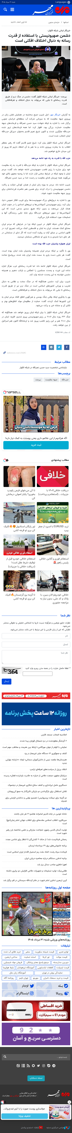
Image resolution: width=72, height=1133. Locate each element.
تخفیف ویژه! (25, 1116)
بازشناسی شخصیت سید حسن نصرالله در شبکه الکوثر (43, 367)
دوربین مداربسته (61, 962)
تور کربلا (45, 957)
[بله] (48, 1066)
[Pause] (7, 429)
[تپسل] (4, 392)
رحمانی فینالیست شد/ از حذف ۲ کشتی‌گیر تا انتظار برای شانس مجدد (36, 839)
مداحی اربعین (11, 957)
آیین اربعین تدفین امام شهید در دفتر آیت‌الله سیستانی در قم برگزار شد (35, 880)
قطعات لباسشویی (45, 967)
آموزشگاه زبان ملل (17, 973)
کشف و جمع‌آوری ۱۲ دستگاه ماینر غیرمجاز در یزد (45, 753)
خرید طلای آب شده (12, 952)
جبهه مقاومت (51, 380)
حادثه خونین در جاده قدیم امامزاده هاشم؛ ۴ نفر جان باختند (40, 814)
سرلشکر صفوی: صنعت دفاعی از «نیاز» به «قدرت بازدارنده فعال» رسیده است (35, 777)
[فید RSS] (28, 1066)
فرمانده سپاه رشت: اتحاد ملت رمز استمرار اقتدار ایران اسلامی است (37, 852)
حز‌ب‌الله (65, 380)
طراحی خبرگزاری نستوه (55, 1127)
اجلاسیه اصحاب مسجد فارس (54, 735)
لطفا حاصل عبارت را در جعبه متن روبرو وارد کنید (47, 668)
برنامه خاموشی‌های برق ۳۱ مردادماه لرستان (47, 846)
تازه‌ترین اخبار (62, 729)
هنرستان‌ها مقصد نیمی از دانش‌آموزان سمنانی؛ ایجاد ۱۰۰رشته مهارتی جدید (36, 761)
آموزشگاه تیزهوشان (25, 967)
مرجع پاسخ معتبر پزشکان (38, 962)
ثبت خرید (36, 445)
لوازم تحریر (63, 952)
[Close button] (69, 1102)
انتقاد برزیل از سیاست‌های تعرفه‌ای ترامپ (48, 769)
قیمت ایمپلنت (62, 967)
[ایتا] (18, 1066)
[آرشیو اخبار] (23, 1066)
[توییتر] (38, 1066)
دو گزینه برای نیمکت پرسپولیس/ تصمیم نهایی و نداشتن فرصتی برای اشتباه (36, 799)
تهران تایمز (23, 978)
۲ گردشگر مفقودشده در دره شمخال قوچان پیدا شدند (43, 741)
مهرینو (35, 978)
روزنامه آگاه (9, 978)
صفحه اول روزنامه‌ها (57, 888)
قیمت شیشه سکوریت (44, 952)
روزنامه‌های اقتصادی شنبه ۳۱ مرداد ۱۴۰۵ (48, 940)
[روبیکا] (33, 1066)
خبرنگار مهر (55, 115)
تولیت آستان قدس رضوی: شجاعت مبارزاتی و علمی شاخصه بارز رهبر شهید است (36, 831)
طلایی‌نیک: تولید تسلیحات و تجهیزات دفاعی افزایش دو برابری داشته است (36, 872)
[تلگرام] (54, 1066)
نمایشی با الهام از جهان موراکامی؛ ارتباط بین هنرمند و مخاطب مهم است (34, 747)
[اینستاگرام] (43, 1066)
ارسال (6, 681)
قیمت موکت (61, 957)
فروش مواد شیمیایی (13, 962)
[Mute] (12, 429)
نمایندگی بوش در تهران (52, 973)
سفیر (28, 952)
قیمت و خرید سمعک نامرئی (55, 978)
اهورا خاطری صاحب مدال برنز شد (52, 864)
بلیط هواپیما (8, 967)
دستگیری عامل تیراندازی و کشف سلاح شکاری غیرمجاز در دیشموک (37, 785)
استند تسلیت (30, 957)
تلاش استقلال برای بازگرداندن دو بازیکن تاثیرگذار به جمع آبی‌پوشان (37, 791)
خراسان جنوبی (53, 22)
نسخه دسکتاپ (36, 1078)
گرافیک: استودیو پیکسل (30, 1127)
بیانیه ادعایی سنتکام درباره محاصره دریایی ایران (46, 858)
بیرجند (38, 380)
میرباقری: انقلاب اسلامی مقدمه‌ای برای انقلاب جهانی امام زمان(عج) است (36, 822)
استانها (66, 22)
